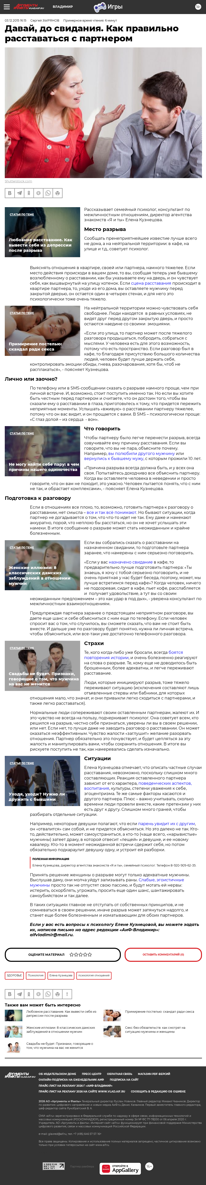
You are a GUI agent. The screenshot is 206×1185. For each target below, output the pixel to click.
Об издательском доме (57, 1074)
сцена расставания (151, 283)
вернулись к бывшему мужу (113, 458)
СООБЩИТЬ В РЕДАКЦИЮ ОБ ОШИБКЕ (158, 1091)
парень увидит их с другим (166, 823)
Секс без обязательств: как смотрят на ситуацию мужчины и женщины (155, 1030)
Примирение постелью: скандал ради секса (159, 1011)
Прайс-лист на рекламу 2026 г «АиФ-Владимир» (76, 1085)
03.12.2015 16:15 (15, 20)
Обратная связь (119, 1074)
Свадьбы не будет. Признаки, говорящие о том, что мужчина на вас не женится (59, 1046)
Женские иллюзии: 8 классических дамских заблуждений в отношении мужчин (60, 1030)
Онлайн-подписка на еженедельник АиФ (71, 1079)
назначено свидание (131, 562)
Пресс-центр (91, 1074)
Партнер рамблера (82, 1166)
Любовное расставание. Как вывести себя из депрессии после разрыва (61, 1013)
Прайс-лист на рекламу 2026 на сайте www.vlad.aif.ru (82, 1091)
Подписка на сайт (124, 1079)
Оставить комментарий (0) (163, 954)
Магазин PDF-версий (154, 1074)
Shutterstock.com (18, 181)
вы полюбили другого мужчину (142, 453)
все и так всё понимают (111, 512)
